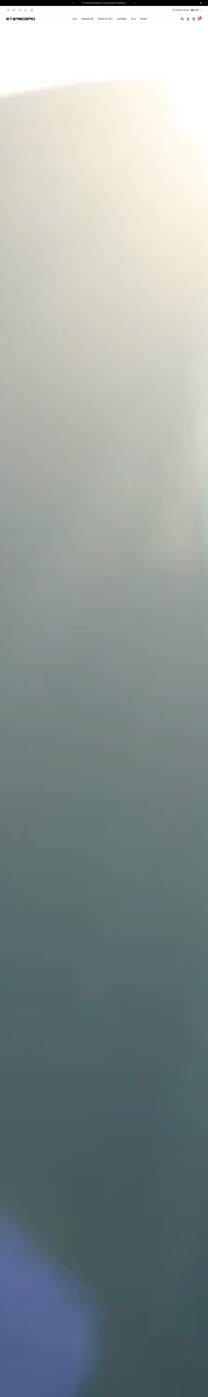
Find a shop (182, 10)
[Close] (200, 2)
